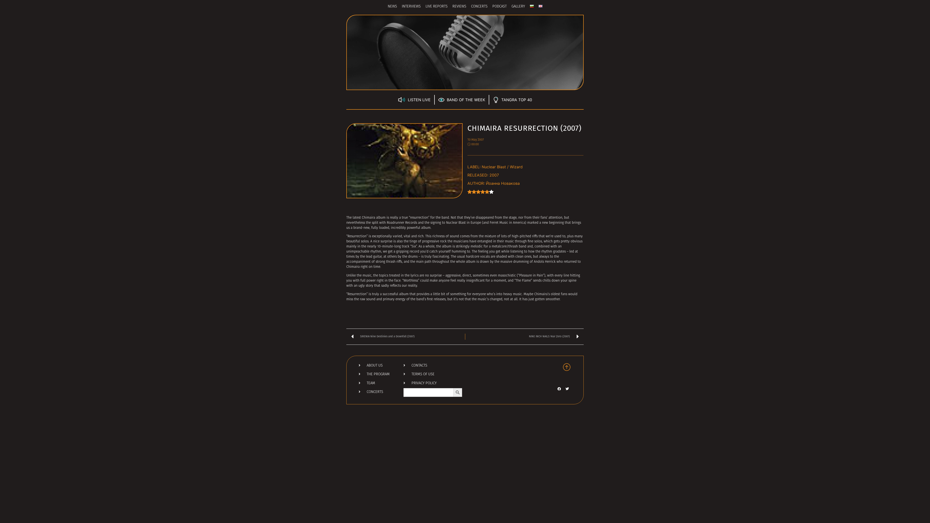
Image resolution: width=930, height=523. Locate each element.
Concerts (479, 6)
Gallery (518, 6)
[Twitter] (567, 388)
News (392, 6)
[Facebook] (559, 388)
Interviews (411, 6)
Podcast (499, 6)
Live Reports (437, 6)
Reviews (459, 6)
